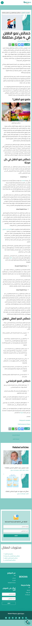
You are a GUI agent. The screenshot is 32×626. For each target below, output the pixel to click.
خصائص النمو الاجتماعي (10, 560)
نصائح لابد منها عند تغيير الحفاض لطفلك (17, 491)
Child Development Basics (24, 424)
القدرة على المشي (7, 229)
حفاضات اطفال (25, 470)
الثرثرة (10, 258)
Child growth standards (24, 420)
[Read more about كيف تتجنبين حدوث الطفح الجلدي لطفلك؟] (16, 457)
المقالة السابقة (16, 435)
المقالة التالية (16, 439)
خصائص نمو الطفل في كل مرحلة (12, 556)
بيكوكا (21, 413)
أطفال (28, 41)
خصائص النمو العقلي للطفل (11, 558)
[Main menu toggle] (2, 2)
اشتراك (16, 536)
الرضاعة (23, 181)
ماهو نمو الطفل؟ (8, 554)
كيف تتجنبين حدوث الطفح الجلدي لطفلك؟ (17, 467)
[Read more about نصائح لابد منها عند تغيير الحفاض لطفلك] (16, 481)
